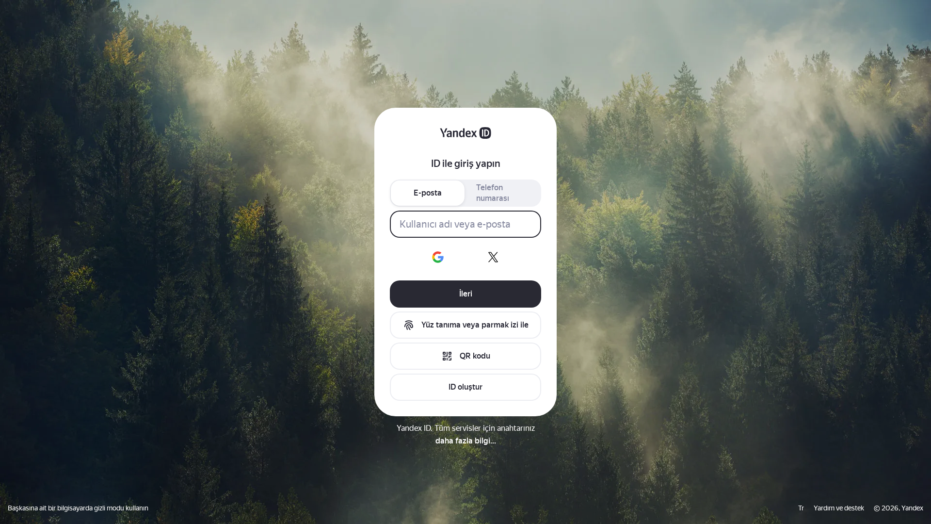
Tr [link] (801, 508)
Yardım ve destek (839, 508)
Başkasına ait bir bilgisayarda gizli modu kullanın (78, 508)
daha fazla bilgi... (465, 440)
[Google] (438, 257)
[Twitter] (493, 257)
